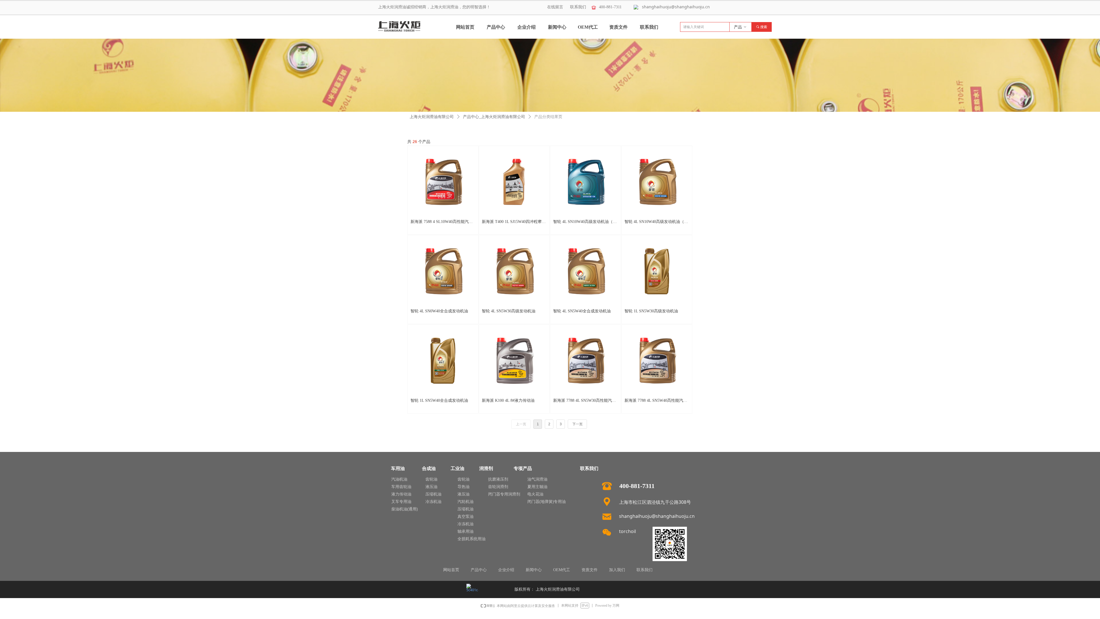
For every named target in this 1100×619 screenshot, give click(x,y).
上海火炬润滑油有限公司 (432, 117)
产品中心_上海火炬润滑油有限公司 (494, 117)
